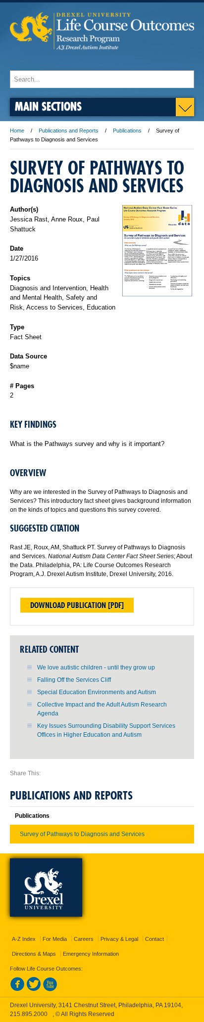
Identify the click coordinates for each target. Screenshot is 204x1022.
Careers (84, 939)
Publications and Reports (69, 130)
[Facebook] (17, 989)
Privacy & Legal (119, 939)
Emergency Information (91, 954)
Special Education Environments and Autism (96, 692)
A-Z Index (24, 939)
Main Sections (48, 106)
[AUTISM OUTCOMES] (102, 61)
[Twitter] (33, 989)
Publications (127, 130)
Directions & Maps (34, 954)
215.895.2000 (29, 1014)
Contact (154, 939)
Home (17, 130)
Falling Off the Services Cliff (74, 679)
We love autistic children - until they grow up (96, 667)
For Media (55, 939)
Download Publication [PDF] (77, 605)
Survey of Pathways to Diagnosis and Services (82, 834)
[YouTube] (50, 989)
